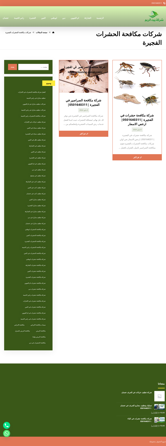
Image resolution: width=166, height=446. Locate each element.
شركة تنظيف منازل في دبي (37, 217)
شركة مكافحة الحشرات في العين (35, 253)
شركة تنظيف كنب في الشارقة (36, 182)
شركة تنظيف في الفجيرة (37, 158)
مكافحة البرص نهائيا (39, 337)
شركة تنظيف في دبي (39, 170)
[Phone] (6, 425)
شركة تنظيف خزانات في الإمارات (35, 122)
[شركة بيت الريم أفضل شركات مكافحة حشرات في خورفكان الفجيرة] (154, 16)
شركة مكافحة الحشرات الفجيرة (35, 241)
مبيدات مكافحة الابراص (38, 325)
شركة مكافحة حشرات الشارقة (36, 265)
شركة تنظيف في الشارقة (37, 146)
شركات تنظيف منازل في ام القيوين (34, 104)
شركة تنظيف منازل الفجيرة (37, 205)
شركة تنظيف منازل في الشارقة (35, 211)
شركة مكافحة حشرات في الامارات (34, 301)
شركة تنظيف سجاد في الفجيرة (35, 134)
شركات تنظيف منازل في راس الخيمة (33, 110)
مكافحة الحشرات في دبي (37, 343)
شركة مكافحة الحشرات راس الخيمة (34, 247)
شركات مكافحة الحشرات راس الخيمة (33, 116)
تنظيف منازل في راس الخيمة (36, 98)
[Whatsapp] (6, 433)
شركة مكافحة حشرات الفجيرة (36, 277)
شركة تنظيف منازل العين (37, 199)
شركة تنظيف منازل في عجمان (36, 223)
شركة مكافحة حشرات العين (36, 271)
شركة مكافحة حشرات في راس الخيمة (33, 319)
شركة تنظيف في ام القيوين (37, 164)
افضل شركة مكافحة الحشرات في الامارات (32, 92)
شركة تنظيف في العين (38, 152)
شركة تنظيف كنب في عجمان (36, 193)
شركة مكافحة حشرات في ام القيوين (34, 313)
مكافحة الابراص (19, 325)
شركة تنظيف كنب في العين (37, 187)
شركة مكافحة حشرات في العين (35, 307)
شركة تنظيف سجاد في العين (36, 128)
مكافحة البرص (41, 331)
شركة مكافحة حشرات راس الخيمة (34, 295)
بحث (12, 67)
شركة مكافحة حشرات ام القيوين (35, 283)
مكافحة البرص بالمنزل (22, 331)
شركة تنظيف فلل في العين (37, 140)
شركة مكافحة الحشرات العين (36, 235)
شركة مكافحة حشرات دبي (37, 289)
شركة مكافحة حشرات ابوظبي (36, 259)
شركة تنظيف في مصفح (38, 176)
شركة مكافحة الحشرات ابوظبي (35, 229)
